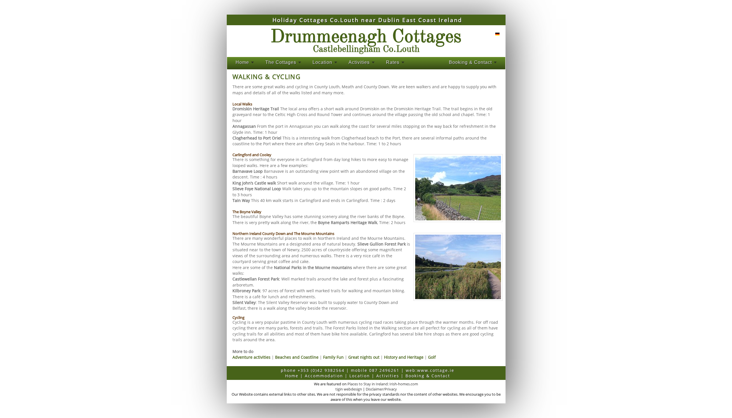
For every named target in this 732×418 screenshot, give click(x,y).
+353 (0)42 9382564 (321, 370)
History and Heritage (403, 357)
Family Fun (333, 357)
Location (322, 62)
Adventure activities (251, 357)
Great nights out (363, 357)
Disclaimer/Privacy (381, 389)
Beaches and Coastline (297, 357)
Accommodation (324, 375)
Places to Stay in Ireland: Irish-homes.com (382, 383)
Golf (432, 357)
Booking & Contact (470, 62)
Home (242, 62)
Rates (392, 62)
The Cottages (280, 62)
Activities (359, 62)
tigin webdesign (348, 389)
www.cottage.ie (435, 370)
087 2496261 (384, 370)
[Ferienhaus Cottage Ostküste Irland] (496, 34)
